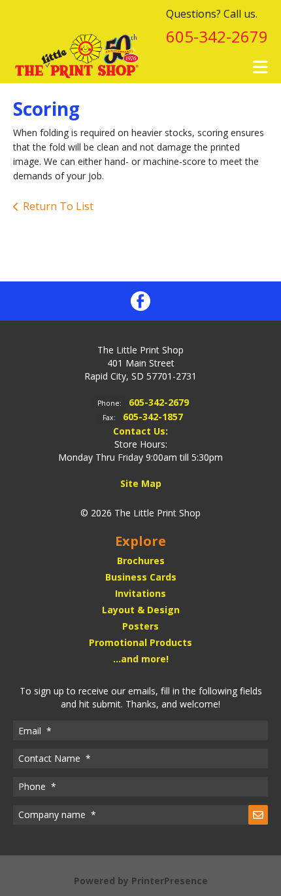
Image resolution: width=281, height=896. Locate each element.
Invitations (140, 593)
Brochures (141, 560)
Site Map (140, 483)
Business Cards (140, 577)
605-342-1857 (153, 416)
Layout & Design (141, 609)
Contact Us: (140, 431)
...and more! (141, 659)
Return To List (58, 206)
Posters (140, 626)
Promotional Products (140, 642)
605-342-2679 (217, 36)
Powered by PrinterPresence (141, 880)
